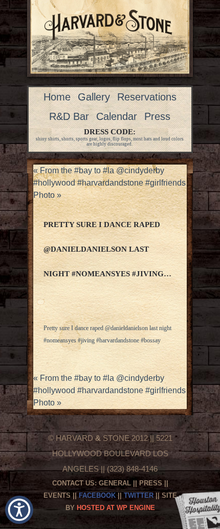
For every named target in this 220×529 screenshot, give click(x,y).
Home (57, 97)
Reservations (147, 97)
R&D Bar (69, 116)
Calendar (116, 116)
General (115, 483)
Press (157, 116)
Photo (47, 195)
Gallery (94, 97)
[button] (19, 510)
